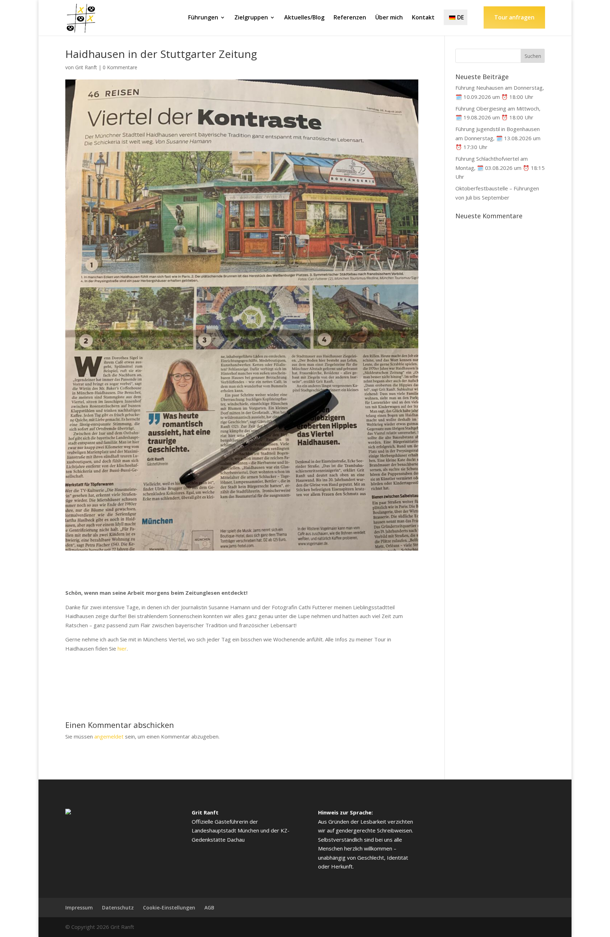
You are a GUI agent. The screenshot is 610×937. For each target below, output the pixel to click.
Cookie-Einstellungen (169, 907)
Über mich (389, 18)
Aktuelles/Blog (304, 18)
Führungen (203, 18)
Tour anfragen (514, 17)
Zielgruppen (251, 18)
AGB (209, 907)
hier (122, 648)
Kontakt (423, 18)
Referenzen (350, 18)
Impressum (79, 907)
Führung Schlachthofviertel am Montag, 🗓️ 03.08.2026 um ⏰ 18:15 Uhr (500, 167)
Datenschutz (118, 907)
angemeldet (109, 736)
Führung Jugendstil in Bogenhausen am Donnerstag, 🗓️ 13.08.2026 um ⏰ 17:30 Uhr (497, 137)
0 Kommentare (120, 67)
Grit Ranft (86, 67)
